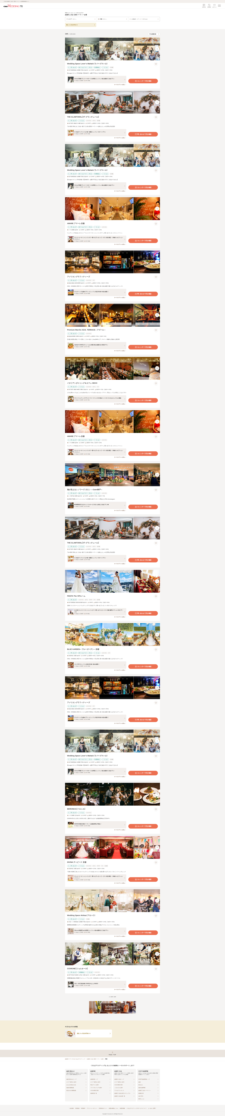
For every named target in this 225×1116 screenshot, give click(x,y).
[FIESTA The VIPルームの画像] (112, 581)
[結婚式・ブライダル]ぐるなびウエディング (75, 1059)
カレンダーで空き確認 (144, 81)
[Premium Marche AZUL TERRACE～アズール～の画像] (112, 315)
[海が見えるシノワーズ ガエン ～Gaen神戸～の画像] (112, 474)
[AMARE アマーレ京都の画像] (112, 208)
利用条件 (83, 1108)
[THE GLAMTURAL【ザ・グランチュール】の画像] (112, 102)
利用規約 (77, 1108)
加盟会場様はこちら (113, 1108)
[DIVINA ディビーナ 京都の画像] (112, 847)
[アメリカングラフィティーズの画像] (112, 262)
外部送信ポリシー (103, 1108)
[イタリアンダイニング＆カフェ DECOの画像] (112, 368)
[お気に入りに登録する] (156, 64)
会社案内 (72, 1108)
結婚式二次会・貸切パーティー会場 (95, 1059)
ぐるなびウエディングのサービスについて (136, 1108)
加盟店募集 (122, 1108)
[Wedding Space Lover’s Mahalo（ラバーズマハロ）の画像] (112, 49)
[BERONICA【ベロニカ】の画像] (112, 794)
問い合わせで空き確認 (144, 134)
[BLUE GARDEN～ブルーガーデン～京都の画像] (112, 634)
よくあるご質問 (151, 1108)
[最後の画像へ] (157, 49)
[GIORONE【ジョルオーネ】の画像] (112, 953)
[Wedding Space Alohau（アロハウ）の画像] (112, 900)
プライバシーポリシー (92, 1108)
